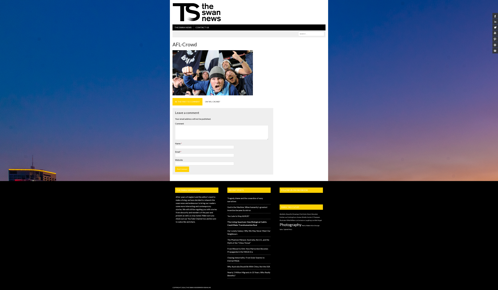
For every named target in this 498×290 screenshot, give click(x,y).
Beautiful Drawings (292, 214)
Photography (290, 224)
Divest (309, 214)
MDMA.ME (207, 287)
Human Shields (302, 217)
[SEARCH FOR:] (311, 33)
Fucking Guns (292, 217)
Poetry (304, 225)
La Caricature (300, 220)
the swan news (183, 27)
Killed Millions (291, 220)
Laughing (308, 220)
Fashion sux (283, 217)
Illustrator (283, 220)
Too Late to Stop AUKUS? (238, 216)
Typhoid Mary (287, 229)
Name (178, 143)
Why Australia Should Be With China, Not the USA (248, 266)
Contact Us (202, 27)
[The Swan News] (196, 12)
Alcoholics (283, 214)
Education (315, 214)
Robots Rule (310, 225)
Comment (179, 123)
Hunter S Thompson (313, 217)
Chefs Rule (303, 214)
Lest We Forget (317, 220)
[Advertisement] (278, 8)
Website (179, 160)
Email (177, 151)
